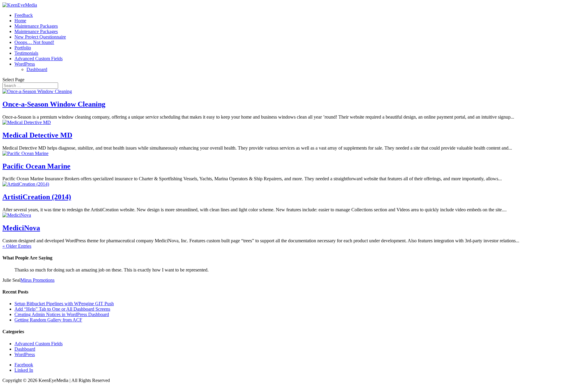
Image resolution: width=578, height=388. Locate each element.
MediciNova (21, 228)
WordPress (24, 64)
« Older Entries (16, 246)
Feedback (23, 15)
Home (20, 20)
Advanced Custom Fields (38, 58)
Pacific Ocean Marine (36, 166)
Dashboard (36, 69)
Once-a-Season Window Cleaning (53, 104)
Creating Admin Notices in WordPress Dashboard (61, 314)
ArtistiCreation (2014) (36, 197)
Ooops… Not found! (34, 42)
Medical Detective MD (37, 135)
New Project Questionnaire (40, 36)
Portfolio (22, 47)
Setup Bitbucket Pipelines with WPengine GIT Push (64, 303)
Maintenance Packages (36, 26)
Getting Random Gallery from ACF (48, 319)
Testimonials (26, 53)
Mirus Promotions (37, 280)
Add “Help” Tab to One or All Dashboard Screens (62, 309)
